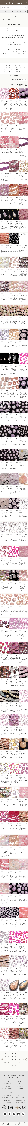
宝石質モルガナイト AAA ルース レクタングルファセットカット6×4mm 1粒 (23, 515)
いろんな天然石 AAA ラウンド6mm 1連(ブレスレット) (5, 273)
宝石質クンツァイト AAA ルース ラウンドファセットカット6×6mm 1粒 (5, 996)
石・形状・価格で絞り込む (21, 11)
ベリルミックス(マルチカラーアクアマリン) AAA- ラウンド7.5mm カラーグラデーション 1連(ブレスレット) (5, 853)
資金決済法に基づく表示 (20, 1102)
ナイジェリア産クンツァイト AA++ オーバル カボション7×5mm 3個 (4, 924)
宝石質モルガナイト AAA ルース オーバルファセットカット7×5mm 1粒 (14, 538)
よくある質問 (20, 1081)
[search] (25, 7)
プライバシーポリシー (20, 1097)
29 (19, 1059)
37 (12, 1065)
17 (19, 1053)
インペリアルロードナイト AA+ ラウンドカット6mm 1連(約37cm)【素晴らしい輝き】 (23, 202)
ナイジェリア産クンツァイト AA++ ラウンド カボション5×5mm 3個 (4, 466)
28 (15, 1059)
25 (5, 1059)
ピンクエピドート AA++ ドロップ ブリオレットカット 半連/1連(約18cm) (14, 851)
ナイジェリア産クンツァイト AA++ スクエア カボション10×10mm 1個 (14, 418)
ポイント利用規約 (7, 1102)
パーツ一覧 (10, 11)
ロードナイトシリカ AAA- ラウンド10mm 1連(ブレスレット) (23, 851)
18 (23, 1053)
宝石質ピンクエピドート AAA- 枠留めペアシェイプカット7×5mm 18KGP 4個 (23, 178)
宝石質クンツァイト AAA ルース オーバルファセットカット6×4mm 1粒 (23, 972)
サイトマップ (20, 1095)
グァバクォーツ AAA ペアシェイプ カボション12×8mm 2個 (5, 129)
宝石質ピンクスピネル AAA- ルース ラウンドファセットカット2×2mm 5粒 (23, 732)
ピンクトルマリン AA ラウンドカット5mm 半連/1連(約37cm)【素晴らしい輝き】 (23, 660)
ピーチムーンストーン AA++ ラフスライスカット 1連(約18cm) (14, 346)
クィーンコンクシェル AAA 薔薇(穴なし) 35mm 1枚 (23, 490)
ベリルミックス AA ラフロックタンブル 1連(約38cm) (23, 466)
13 (5, 1053)
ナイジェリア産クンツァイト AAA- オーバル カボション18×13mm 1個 (14, 900)
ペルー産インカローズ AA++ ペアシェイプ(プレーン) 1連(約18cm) (14, 394)
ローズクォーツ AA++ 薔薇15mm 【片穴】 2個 (13, 514)
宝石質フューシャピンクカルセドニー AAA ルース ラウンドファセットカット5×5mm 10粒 (23, 949)
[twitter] (23, 1114)
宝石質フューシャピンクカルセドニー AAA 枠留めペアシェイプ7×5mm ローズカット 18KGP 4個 (14, 781)
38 (15, 1065)
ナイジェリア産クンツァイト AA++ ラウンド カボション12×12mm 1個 (14, 442)
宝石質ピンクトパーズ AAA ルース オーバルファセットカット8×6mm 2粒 (5, 562)
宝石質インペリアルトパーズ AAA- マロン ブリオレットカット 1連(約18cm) (14, 756)
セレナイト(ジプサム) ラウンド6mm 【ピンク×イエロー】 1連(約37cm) (23, 321)
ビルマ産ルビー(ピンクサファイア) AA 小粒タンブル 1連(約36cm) (14, 731)
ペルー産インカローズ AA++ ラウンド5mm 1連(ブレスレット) (14, 201)
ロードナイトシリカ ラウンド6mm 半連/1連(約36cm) (14, 152)
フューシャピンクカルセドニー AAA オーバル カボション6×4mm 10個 (23, 370)
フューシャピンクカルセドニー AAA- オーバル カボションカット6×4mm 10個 (14, 563)
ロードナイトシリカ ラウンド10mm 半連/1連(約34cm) (23, 128)
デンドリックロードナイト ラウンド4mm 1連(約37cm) (4, 682)
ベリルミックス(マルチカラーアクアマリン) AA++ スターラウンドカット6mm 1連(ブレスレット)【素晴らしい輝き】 (14, 709)
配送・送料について (7, 1083)
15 (12, 1053)
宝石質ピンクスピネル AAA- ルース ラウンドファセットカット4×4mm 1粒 (23, 708)
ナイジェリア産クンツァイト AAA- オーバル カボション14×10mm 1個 (23, 900)
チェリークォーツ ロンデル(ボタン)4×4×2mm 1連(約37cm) (22, 924)
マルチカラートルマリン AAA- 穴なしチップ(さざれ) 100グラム (22, 1044)
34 (15, 1062)
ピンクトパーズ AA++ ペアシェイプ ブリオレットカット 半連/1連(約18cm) (23, 636)
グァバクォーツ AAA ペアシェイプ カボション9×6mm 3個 (14, 129)
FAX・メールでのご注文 (7, 1092)
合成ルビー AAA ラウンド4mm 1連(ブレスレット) (5, 1020)
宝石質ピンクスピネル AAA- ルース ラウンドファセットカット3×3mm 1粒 (4, 732)
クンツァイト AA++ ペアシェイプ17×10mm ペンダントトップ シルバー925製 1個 (5, 226)
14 (8, 1053)
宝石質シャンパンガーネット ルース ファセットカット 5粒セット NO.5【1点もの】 (5, 636)
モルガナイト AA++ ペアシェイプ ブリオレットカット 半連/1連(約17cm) (14, 586)
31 (5, 1062)
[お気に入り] (1, 100)
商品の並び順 (15, 79)
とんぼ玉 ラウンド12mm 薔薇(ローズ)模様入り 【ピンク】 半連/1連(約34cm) (14, 298)
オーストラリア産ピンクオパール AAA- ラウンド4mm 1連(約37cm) (5, 755)
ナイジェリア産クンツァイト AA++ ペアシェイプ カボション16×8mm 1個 (5, 418)
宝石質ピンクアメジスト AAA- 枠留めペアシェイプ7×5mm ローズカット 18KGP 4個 (5, 780)
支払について (7, 1086)
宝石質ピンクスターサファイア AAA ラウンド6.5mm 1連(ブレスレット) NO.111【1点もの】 (5, 178)
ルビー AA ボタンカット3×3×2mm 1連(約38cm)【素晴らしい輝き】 (14, 659)
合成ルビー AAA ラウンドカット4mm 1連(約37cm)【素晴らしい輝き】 (14, 827)
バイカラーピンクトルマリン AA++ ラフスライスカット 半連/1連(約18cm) (22, 587)
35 (19, 1062)
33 (12, 1062)
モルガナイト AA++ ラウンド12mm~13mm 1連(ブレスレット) (23, 683)
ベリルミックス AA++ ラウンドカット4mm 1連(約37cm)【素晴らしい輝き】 (23, 876)
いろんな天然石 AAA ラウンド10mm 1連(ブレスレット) (23, 249)
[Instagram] (18, 1114)
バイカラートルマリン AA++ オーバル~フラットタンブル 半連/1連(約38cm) (5, 587)
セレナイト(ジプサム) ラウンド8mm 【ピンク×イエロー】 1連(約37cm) (14, 321)
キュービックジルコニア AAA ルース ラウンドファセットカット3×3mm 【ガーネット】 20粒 (14, 106)
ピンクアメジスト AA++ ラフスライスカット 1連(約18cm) (5, 345)
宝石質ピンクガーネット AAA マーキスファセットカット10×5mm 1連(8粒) (14, 683)
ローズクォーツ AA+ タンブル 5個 (23, 344)
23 (19, 1056)
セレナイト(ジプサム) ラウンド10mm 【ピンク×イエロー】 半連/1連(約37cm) (4, 322)
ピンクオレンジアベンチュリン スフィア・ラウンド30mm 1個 (23, 755)
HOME (2, 19)
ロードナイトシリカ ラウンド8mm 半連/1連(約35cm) (5, 152)
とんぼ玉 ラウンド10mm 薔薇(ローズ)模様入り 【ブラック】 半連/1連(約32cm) (5, 298)
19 (5, 1056)
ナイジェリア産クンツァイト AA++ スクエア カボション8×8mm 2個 (23, 418)
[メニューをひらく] (25, 2)
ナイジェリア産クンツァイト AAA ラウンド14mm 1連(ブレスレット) (23, 105)
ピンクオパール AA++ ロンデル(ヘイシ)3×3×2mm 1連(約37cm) (5, 972)
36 (23, 1062)
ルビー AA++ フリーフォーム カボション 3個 (4, 827)
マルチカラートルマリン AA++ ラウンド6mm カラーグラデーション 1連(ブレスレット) (5, 804)
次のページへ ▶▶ (23, 85)
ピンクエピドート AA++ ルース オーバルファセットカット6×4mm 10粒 (14, 273)
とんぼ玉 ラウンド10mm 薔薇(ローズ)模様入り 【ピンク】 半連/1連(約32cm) (23, 298)
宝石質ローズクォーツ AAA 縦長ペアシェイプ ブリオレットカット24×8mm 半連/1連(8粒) (14, 371)
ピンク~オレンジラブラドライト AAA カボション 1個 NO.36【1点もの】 (14, 996)
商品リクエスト (21, 1088)
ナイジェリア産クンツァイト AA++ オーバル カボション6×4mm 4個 (14, 924)
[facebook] (9, 1114)
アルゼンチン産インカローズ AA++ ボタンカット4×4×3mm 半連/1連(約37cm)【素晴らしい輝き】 (5, 251)
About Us (20, 1092)
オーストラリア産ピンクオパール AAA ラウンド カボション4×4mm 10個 (23, 610)
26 (8, 1059)
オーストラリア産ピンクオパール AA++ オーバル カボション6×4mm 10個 (5, 611)
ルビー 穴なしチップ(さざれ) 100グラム (5, 201)
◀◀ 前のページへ (12, 84)
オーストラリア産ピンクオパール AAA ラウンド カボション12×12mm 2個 (14, 611)
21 (12, 1056)
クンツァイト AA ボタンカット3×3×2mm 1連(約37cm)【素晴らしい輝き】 (14, 491)
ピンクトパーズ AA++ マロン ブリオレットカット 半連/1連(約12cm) (14, 635)
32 (8, 1062)
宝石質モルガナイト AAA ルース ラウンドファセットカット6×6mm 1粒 (23, 538)
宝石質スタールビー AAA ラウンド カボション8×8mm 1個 (23, 779)
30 (23, 1059)
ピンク (8, 19)
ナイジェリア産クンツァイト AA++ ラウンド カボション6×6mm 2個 (14, 466)
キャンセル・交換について (7, 1088)
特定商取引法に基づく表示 (20, 1100)
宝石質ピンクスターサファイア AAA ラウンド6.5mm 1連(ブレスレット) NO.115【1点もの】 (23, 154)
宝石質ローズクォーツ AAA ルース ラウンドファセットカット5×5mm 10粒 (14, 249)
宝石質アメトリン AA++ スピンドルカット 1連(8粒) (14, 803)
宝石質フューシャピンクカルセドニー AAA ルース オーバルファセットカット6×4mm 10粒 (14, 949)
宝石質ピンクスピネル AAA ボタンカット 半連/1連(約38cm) (23, 562)
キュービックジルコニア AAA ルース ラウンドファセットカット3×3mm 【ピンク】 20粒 (5, 106)
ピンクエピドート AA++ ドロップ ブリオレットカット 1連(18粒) (5, 394)
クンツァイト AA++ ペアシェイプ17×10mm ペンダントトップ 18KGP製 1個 (14, 226)
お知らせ (7, 1081)
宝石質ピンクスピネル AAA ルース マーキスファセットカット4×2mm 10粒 (5, 1044)
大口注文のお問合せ (20, 1086)
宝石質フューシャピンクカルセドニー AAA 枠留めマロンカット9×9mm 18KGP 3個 (5, 660)
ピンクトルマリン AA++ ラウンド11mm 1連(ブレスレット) (14, 177)
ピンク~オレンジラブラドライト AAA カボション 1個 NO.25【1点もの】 (23, 996)
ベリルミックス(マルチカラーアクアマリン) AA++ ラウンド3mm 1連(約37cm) (5, 900)
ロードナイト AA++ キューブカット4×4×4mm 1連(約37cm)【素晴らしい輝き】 (14, 1045)
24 (23, 1056)
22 (15, 1056)
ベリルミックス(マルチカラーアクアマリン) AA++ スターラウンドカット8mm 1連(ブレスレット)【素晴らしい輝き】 (5, 709)
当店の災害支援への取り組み (7, 1097)
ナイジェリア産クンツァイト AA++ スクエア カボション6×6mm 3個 (4, 442)
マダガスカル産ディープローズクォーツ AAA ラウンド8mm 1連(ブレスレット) (23, 804)
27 (12, 1059)
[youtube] (5, 1114)
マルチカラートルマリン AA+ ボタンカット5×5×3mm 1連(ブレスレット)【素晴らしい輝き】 (23, 1022)
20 (8, 1056)
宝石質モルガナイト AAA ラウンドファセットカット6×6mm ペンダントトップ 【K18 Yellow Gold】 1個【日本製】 (5, 371)
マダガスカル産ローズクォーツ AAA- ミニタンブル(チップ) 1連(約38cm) (5, 514)
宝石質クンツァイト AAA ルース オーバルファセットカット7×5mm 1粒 (14, 972)
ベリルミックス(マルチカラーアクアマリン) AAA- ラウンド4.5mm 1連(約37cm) (14, 876)
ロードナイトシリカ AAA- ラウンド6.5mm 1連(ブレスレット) (4, 875)
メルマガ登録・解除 (7, 1095)
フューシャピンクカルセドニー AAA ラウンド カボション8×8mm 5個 (14, 1020)
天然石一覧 (3, 11)
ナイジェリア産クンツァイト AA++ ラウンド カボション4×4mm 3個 (23, 442)
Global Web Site (7, 1100)
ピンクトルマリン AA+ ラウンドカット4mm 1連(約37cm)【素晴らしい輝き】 (23, 226)
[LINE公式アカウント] (14, 1114)
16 (15, 1053)
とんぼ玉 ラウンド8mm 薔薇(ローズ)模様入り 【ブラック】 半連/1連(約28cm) (23, 274)
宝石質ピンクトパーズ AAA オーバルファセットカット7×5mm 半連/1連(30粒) (5, 949)
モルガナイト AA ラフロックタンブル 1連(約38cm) (5, 490)
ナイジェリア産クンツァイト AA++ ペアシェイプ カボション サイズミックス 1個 (23, 395)
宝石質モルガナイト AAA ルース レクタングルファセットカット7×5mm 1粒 (5, 539)
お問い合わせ (20, 1083)
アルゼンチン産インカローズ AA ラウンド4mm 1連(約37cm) (23, 827)
